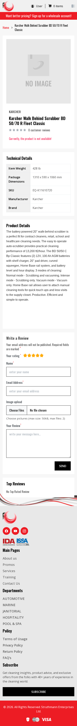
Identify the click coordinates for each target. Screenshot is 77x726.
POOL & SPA (12, 624)
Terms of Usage (15, 639)
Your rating (13, 356)
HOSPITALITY (13, 617)
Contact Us (11, 583)
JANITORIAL (12, 611)
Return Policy (12, 651)
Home (6, 27)
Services (9, 571)
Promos (9, 564)
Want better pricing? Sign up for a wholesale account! (38, 15)
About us (10, 558)
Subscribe (38, 692)
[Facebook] (6, 531)
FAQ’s (7, 658)
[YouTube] (15, 531)
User (39, 6)
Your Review (13, 425)
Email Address (14, 382)
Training (9, 577)
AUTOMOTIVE (14, 598)
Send (62, 466)
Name (10, 363)
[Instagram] (24, 531)
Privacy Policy (13, 645)
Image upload (14, 402)
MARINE (9, 605)
